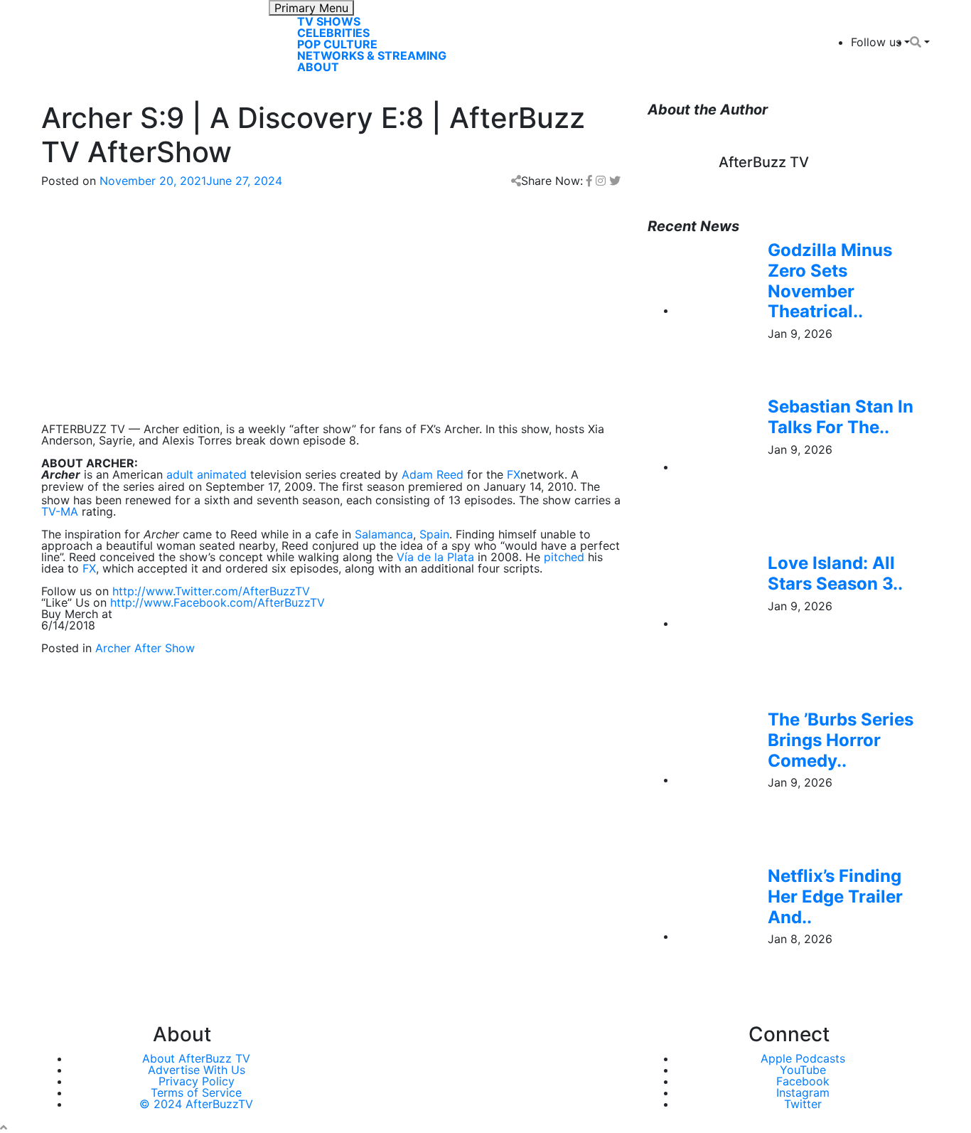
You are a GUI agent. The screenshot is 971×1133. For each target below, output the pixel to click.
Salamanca (384, 534)
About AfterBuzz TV (196, 1058)
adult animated (206, 474)
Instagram (803, 1092)
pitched (564, 557)
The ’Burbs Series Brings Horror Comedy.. (840, 740)
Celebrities (333, 33)
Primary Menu (311, 8)
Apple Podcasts (803, 1058)
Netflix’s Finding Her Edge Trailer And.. (835, 896)
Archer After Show (145, 648)
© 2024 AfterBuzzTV (196, 1104)
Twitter (803, 1104)
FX (513, 474)
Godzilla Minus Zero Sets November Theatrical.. (830, 280)
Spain (434, 534)
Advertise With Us (196, 1070)
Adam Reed (432, 474)
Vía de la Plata (435, 557)
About (318, 67)
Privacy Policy (197, 1081)
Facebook (803, 1081)
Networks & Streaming (371, 55)
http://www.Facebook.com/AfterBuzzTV (217, 602)
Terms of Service (196, 1092)
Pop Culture (337, 44)
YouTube (803, 1070)
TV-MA (59, 511)
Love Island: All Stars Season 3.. (835, 573)
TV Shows (328, 21)
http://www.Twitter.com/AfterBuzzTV (211, 591)
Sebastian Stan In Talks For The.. (840, 416)
